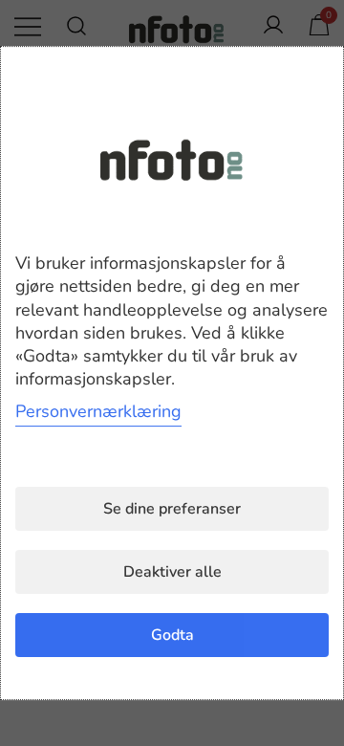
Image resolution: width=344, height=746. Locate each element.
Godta (172, 635)
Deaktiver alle (172, 571)
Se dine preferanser (172, 508)
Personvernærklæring (98, 411)
